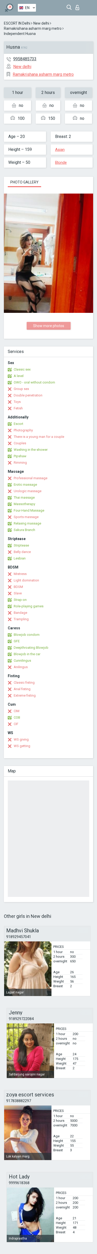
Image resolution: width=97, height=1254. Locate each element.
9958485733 (24, 58)
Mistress (20, 574)
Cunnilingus (22, 660)
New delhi (41, 23)
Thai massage (24, 497)
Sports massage (26, 517)
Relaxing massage (27, 523)
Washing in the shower (31, 450)
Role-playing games (28, 606)
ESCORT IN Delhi (17, 23)
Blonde (61, 162)
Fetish (18, 408)
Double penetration (28, 395)
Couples (20, 443)
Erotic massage (25, 484)
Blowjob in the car (27, 654)
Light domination (26, 580)
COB (17, 717)
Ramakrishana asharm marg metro (33, 28)
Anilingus (21, 667)
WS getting (22, 746)
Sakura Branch (24, 530)
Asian (60, 149)
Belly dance (22, 552)
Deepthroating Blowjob (31, 648)
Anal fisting (22, 689)
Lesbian (20, 558)
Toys (17, 402)
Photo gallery (24, 182)
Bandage (20, 613)
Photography (23, 430)
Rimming (20, 462)
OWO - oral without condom (34, 382)
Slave (18, 593)
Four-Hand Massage (29, 510)
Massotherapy (24, 504)
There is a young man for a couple (39, 437)
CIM (16, 711)
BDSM (18, 587)
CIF (16, 724)
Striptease (21, 545)
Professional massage (30, 478)
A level (19, 376)
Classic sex (22, 369)
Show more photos (48, 326)
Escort (18, 424)
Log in (78, 6)
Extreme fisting (25, 695)
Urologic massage (27, 491)
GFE (17, 641)
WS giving (21, 739)
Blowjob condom (27, 635)
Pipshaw (20, 456)
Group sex (21, 389)
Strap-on (20, 600)
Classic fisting (24, 682)
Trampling (21, 619)
